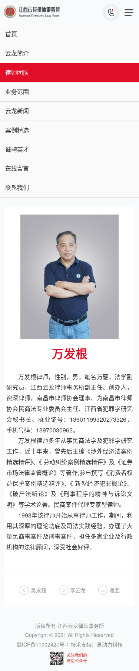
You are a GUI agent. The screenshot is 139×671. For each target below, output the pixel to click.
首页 (11, 34)
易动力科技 (110, 644)
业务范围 (17, 91)
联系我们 (17, 187)
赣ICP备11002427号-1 (43, 644)
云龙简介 (17, 53)
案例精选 (17, 130)
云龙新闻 (17, 111)
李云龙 (78, 590)
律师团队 (17, 72)
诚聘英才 (17, 149)
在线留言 (17, 168)
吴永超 (38, 590)
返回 (114, 590)
